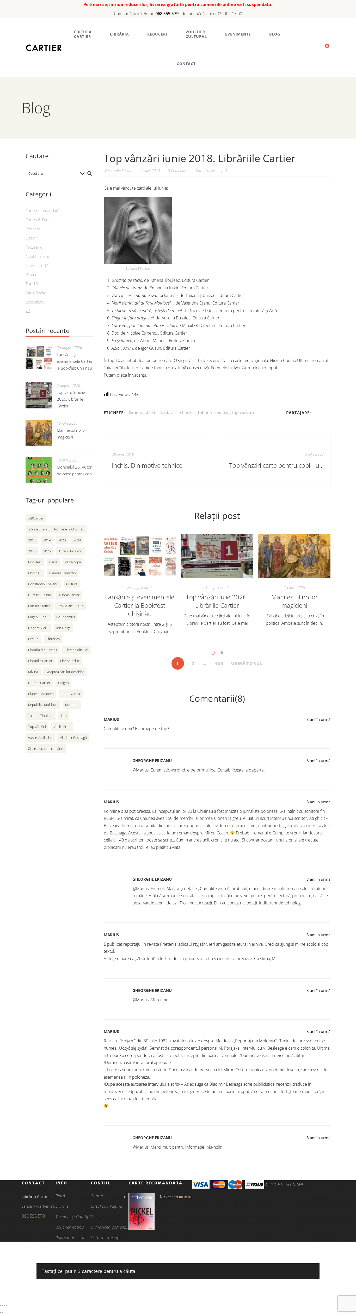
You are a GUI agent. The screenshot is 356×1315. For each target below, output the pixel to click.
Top (64, 715)
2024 (77, 540)
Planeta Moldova (41, 693)
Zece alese (35, 302)
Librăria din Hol (76, 649)
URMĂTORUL (247, 663)
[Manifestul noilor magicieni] (294, 556)
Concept (33, 228)
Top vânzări (242, 412)
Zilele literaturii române (45, 748)
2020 (62, 540)
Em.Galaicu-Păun (71, 606)
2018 (31, 540)
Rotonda (71, 704)
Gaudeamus (65, 617)
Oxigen (63, 682)
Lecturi (33, 638)
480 (219, 663)
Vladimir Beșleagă (73, 737)
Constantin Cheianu (43, 584)
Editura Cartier (39, 606)
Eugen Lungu (38, 617)
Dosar (31, 238)
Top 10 (32, 283)
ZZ (28, 311)
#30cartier (36, 518)
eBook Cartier (69, 595)
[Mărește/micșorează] (0, 1305)
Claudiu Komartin (62, 573)
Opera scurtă (37, 265)
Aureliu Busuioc (70, 551)
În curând (34, 247)
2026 (47, 551)
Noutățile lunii (38, 256)
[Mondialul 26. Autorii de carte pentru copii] (39, 470)
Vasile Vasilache (40, 737)
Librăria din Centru (42, 649)
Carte (53, 562)
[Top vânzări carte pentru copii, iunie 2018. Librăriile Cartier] (275, 461)
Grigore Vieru (38, 628)
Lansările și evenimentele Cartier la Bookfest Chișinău (139, 605)
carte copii (73, 562)
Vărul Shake (205, 170)
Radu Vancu (71, 693)
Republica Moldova (42, 704)
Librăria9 (53, 638)
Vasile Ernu (62, 726)
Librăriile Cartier (179, 412)
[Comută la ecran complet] (2, 1305)
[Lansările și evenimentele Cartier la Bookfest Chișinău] (140, 556)
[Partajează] (4, 1305)
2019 (47, 540)
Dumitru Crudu (39, 595)
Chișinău (34, 573)
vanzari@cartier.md (39, 1206)
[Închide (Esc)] (6, 1305)
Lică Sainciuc (69, 660)
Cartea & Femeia (40, 219)
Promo (32, 274)
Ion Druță (63, 628)
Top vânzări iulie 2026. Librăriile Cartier (217, 601)
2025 (31, 551)
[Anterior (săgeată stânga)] (0, 1312)
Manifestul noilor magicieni (294, 601)
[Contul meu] (309, 47)
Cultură (71, 584)
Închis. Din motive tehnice (147, 465)
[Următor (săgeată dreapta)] (2, 1312)
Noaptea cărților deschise (65, 671)
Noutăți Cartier (39, 682)
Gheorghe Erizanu (152, 760)
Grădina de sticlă (145, 412)
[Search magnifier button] (89, 173)
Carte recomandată (42, 210)
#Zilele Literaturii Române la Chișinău (56, 529)
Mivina (33, 671)
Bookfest (34, 562)
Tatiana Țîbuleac (213, 412)
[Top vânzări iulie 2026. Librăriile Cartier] (217, 556)
